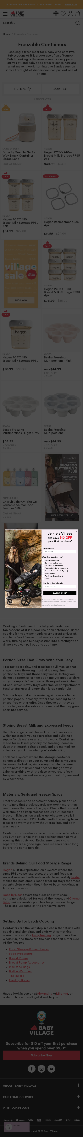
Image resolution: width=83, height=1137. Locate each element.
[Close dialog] (76, 531)
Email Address (48, 548)
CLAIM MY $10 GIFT (60, 593)
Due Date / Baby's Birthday (53, 583)
